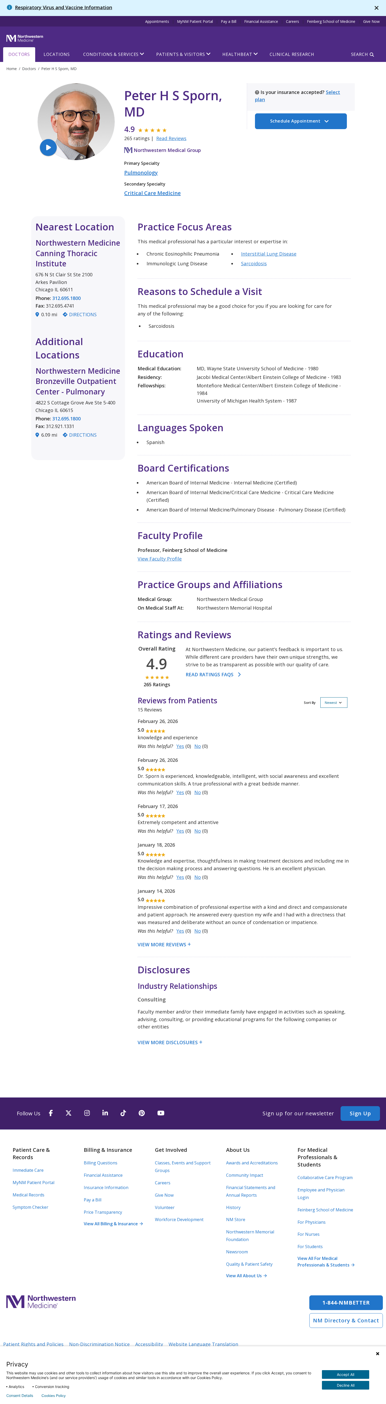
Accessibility (149, 1344)
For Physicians (312, 1222)
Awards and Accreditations (252, 1163)
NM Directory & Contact (346, 1320)
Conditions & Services (111, 54)
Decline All (345, 1385)
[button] (325, 702)
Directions (83, 314)
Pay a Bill (228, 21)
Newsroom (237, 1252)
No (197, 746)
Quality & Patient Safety (249, 1264)
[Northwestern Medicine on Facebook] (51, 1113)
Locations (57, 54)
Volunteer (165, 1207)
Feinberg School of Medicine (331, 21)
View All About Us (246, 1276)
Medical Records (28, 1195)
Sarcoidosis (254, 263)
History (233, 1207)
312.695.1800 (66, 298)
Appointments (157, 21)
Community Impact (244, 1175)
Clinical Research (292, 54)
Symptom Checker (30, 1207)
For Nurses (309, 1234)
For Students (310, 1246)
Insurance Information (106, 1187)
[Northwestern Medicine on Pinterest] (141, 1113)
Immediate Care (28, 1170)
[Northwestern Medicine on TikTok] (123, 1113)
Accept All (345, 1374)
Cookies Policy (53, 1396)
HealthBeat (237, 54)
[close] (376, 8)
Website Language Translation (203, 1344)
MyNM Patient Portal (195, 21)
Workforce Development (179, 1219)
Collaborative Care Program (325, 1177)
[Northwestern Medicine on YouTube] (161, 1113)
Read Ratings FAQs (209, 674)
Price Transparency (103, 1212)
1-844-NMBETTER (346, 1302)
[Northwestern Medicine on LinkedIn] (105, 1113)
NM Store (235, 1219)
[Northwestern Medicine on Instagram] (87, 1113)
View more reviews (162, 944)
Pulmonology (141, 172)
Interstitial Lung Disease (268, 254)
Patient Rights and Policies (33, 1344)
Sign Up (360, 1113)
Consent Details (19, 1396)
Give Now (371, 21)
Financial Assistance (261, 21)
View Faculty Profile (160, 559)
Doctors (19, 54)
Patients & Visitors (180, 54)
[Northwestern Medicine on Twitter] (68, 1113)
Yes (180, 746)
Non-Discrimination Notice (99, 1344)
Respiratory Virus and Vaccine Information (63, 7)
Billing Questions (100, 1163)
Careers (292, 21)
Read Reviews (171, 138)
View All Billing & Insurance (113, 1224)
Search (359, 54)
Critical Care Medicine (152, 193)
